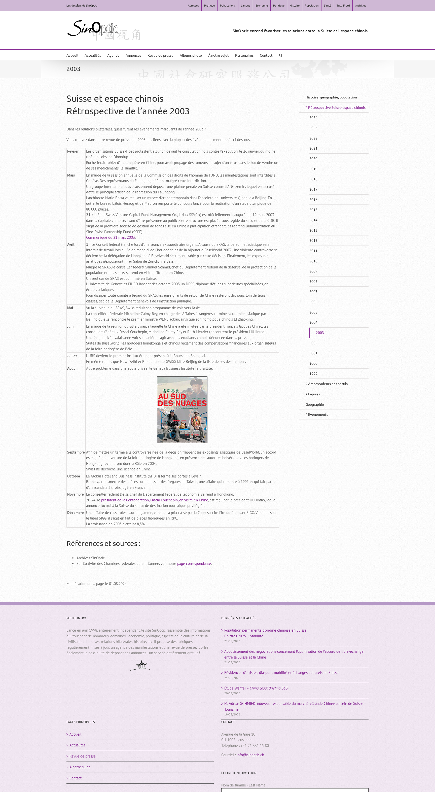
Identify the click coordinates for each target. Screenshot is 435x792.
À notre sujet (79, 767)
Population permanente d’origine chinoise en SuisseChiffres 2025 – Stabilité (265, 633)
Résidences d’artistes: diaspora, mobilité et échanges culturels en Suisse (281, 672)
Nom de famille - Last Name (243, 785)
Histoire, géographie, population (331, 97)
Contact (75, 778)
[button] (280, 55)
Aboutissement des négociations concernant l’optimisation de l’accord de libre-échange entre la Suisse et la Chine (294, 654)
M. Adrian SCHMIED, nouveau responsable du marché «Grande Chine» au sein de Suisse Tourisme (293, 706)
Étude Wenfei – (256, 688)
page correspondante (194, 563)
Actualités (77, 745)
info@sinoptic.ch (250, 754)
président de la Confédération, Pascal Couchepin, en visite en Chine (154, 500)
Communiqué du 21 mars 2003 (110, 237)
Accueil (75, 734)
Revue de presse (82, 756)
